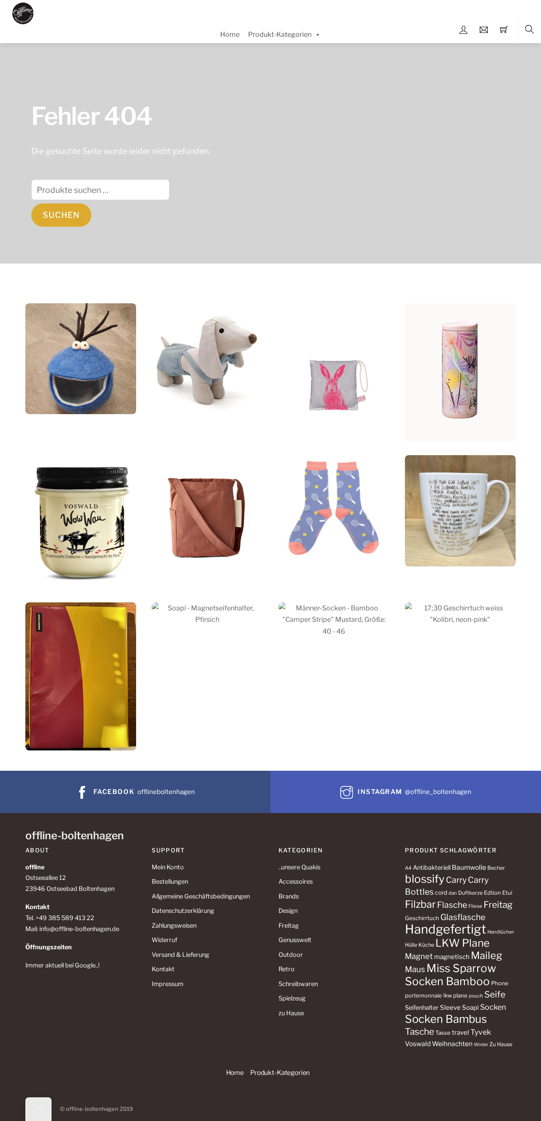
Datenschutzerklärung (183, 911)
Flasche (452, 905)
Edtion (492, 892)
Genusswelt (295, 940)
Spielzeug (292, 998)
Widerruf (164, 940)
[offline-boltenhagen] (23, 12)
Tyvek (480, 1032)
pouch (476, 996)
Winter (481, 1044)
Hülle (411, 945)
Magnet (419, 956)
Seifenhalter (422, 1007)
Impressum (167, 984)
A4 (408, 868)
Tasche (419, 1031)
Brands (289, 896)
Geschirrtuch (422, 918)
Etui (507, 892)
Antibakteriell (432, 867)
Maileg (486, 955)
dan (452, 893)
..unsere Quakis (299, 867)
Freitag (289, 925)
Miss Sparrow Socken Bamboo (450, 975)
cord (441, 892)
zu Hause (291, 1013)
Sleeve (450, 1007)
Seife (494, 994)
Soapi (470, 1007)
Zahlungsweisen (174, 925)
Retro (287, 969)
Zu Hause (500, 1044)
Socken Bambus (446, 1018)
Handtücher (500, 932)
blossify (425, 878)
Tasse (443, 1032)
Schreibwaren (298, 984)
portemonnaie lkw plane (436, 995)
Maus (415, 969)
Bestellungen (170, 881)
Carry (456, 880)
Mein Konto (168, 867)
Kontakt (163, 969)
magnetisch (452, 957)
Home (230, 34)
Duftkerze (470, 893)
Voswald (418, 1044)
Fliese (475, 906)
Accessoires (296, 881)
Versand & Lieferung (180, 955)
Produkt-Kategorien (279, 34)
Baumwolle (469, 867)
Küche (426, 945)
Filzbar (420, 904)
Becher (496, 868)
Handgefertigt (445, 929)
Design (288, 911)
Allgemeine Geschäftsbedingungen (201, 896)
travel (460, 1032)
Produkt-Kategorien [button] (280, 1073)
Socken (493, 1007)
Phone (499, 983)
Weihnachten (452, 1044)
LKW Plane (462, 943)
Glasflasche (462, 917)
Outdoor (291, 955)
